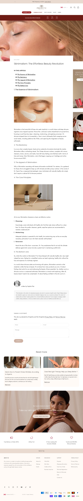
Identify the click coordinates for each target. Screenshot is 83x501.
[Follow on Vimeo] (30, 487)
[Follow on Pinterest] (17, 487)
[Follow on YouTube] (21, 487)
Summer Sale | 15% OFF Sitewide (32, 17)
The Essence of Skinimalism (26, 74)
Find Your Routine (41, 416)
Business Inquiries (48, 469)
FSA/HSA (46, 461)
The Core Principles (24, 83)
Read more (7, 384)
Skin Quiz (46, 464)
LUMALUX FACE (38, 12)
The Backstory (22, 77)
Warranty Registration (62, 469)
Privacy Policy (49, 317)
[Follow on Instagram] (13, 487)
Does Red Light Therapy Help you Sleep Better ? (60, 372)
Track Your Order (61, 467)
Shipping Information (62, 464)
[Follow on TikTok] (26, 487)
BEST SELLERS (48, 12)
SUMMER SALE (27, 12)
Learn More (48, 1)
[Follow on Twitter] (9, 487)
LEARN (59, 12)
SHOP (54, 12)
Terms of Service (60, 317)
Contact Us (59, 477)
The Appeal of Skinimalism (26, 80)
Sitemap (38, 464)
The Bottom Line (23, 86)
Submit (18, 341)
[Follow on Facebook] (5, 487)
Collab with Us (47, 467)
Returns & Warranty (61, 472)
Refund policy (74, 467)
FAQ (58, 475)
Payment (59, 461)
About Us (38, 461)
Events (37, 467)
